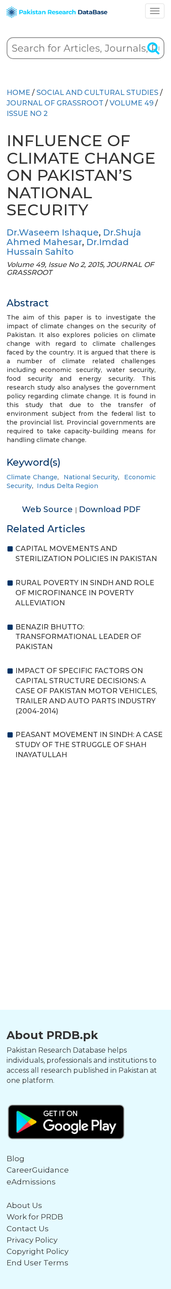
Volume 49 (131, 103)
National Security (91, 477)
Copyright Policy (37, 1251)
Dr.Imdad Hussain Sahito (68, 247)
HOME (18, 92)
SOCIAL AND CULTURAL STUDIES (97, 92)
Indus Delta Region (67, 486)
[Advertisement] (85, 858)
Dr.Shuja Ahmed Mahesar (74, 237)
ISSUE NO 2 (27, 113)
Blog (16, 1158)
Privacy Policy (32, 1240)
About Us (24, 1205)
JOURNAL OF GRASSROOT (55, 103)
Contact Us (28, 1228)
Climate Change (32, 477)
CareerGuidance (38, 1170)
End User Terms (37, 1262)
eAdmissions (31, 1181)
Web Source (48, 509)
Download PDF (110, 509)
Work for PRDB (35, 1216)
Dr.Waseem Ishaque (53, 232)
